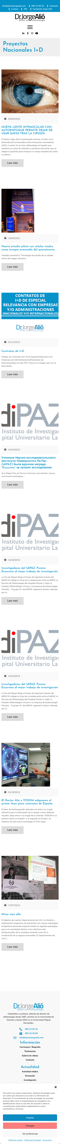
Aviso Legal (47, 1140)
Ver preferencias (30, 1133)
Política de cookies (15, 1140)
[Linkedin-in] (23, 33)
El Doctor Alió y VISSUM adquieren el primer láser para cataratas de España (27, 802)
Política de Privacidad (32, 1140)
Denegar (30, 1125)
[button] (55, 1087)
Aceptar (30, 1117)
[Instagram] (32, 33)
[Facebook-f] (28, 33)
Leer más (12, 163)
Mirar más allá (11, 914)
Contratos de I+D (12, 351)
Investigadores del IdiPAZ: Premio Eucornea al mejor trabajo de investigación (29, 570)
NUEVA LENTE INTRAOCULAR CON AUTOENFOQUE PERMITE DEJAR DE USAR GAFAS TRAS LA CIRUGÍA (27, 130)
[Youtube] (37, 33)
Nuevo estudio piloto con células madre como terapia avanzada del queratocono (28, 248)
